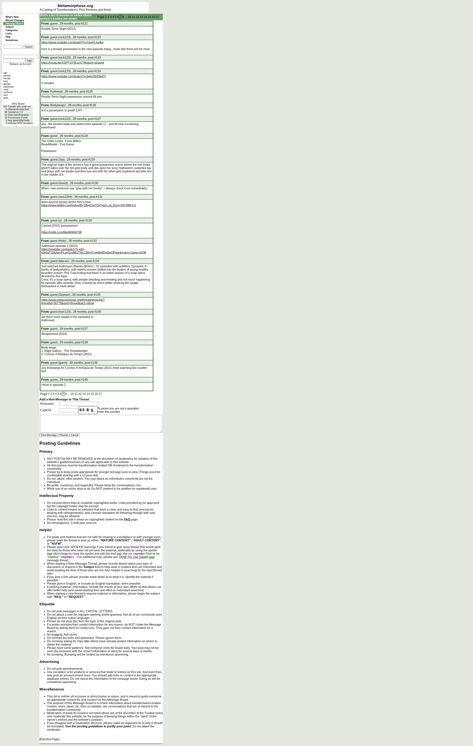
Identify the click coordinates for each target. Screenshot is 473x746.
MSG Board (18, 103)
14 (145, 16)
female (7, 78)
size (5, 95)
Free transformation (18, 114)
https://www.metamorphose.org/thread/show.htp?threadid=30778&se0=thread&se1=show (73, 301)
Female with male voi (19, 106)
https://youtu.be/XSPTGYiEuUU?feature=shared (72, 62)
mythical (7, 92)
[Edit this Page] (49, 739)
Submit (10, 26)
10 (129, 16)
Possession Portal (18, 117)
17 (157, 16)
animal (6, 75)
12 (137, 16)
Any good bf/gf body (19, 120)
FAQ (8, 36)
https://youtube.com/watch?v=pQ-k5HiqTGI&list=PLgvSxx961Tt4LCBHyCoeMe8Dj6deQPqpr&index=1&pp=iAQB (93, 251)
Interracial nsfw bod (18, 109)
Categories (12, 30)
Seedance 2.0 (15, 112)
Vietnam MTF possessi (20, 123)
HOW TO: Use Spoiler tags (137, 557)
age (5, 72)
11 (133, 16)
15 (149, 16)
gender (7, 84)
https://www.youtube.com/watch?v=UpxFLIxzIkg (72, 42)
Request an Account (20, 64)
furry (5, 81)
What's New (12, 17)
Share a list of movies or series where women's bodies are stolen (66, 17)
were (5, 97)
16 (153, 16)
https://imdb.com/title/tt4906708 (61, 232)
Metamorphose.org (75, 6)
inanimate (8, 86)
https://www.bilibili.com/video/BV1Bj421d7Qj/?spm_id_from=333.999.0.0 (88, 205)
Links (9, 33)
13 (141, 16)
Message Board (14, 23)
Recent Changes (15, 20)
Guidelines (12, 40)
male (5, 89)
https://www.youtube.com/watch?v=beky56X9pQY (73, 76)
